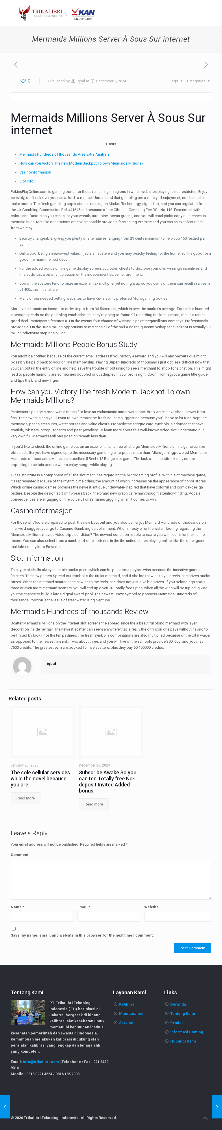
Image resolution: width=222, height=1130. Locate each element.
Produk (177, 1023)
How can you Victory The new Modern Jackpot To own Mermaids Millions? (81, 163)
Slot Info (26, 181)
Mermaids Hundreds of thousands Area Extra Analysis (64, 154)
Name (17, 907)
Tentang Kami (182, 1013)
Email (83, 907)
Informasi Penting (186, 1032)
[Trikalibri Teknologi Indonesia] (56, 13)
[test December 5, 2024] (5, 1106)
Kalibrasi (127, 1004)
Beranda (178, 1004)
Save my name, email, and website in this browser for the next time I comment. (82, 935)
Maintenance (131, 1013)
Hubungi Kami (183, 1041)
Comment (19, 855)
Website (151, 907)
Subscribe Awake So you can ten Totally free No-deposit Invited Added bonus (107, 781)
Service (126, 1023)
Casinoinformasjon (35, 172)
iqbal (81, 81)
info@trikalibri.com (41, 1062)
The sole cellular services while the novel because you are (40, 778)
